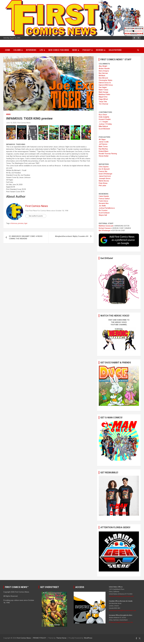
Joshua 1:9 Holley (105, 124)
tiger (25, 223)
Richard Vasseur (105, 228)
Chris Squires (104, 167)
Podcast (86, 50)
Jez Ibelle (102, 206)
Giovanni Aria (103, 203)
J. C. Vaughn (103, 122)
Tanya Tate (103, 102)
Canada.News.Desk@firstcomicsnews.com (122, 610)
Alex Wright (103, 66)
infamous (13, 223)
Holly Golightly (104, 117)
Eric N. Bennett (104, 169)
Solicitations (115, 50)
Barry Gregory (104, 71)
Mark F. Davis (103, 90)
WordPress (88, 638)
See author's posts (36, 216)
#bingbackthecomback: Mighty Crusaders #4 (71, 236)
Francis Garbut (104, 199)
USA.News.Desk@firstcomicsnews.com (121, 596)
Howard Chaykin (105, 119)
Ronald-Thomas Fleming (108, 154)
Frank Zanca (103, 201)
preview (21, 223)
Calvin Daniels (104, 196)
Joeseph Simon (104, 178)
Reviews (99, 50)
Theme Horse (61, 638)
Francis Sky (103, 171)
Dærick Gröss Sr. (105, 83)
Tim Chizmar (103, 104)
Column (17, 50)
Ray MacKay (103, 149)
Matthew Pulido (104, 94)
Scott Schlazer (104, 213)
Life (41, 50)
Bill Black (102, 76)
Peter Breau (103, 183)
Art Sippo (102, 139)
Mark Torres (103, 147)
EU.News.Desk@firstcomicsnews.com (121, 622)
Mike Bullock (103, 126)
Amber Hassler (104, 68)
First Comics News (24, 123)
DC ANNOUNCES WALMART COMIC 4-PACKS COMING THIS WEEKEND (25, 237)
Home (7, 50)
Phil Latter (102, 186)
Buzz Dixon (103, 115)
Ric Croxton (103, 210)
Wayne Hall (103, 215)
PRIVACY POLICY (39, 638)
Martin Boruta (104, 181)
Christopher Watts (105, 80)
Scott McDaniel (104, 129)
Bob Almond (103, 78)
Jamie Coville (104, 142)
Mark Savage (103, 92)
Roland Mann (103, 151)
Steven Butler (104, 156)
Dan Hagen (103, 87)
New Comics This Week (58, 50)
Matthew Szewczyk (106, 226)
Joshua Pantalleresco (107, 208)
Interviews (31, 50)
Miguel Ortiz (103, 97)
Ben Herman (103, 73)
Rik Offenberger (104, 231)
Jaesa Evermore (105, 176)
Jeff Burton (103, 144)
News (74, 50)
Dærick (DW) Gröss (106, 85)
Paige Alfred (103, 99)
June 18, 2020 (11, 123)
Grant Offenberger (105, 174)
